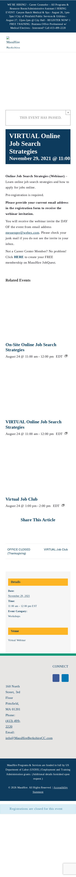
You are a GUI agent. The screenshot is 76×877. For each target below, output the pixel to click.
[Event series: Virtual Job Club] (63, 505)
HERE (19, 257)
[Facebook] (56, 678)
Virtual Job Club (21, 499)
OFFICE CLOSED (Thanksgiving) (18, 551)
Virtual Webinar (17, 640)
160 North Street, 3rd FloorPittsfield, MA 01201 (13, 697)
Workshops (14, 616)
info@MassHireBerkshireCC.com (29, 738)
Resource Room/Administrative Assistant (32, 8)
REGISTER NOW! (57, 20)
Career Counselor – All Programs (47, 4)
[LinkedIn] (65, 678)
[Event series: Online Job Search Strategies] (66, 356)
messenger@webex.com (22, 232)
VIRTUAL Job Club (56, 549)
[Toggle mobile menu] (66, 43)
